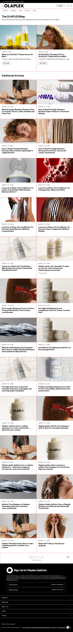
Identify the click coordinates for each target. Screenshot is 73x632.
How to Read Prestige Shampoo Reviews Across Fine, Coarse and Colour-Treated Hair (52, 151)
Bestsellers (13, 10)
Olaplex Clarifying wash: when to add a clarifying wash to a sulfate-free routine (18, 545)
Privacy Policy (10, 580)
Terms (16, 580)
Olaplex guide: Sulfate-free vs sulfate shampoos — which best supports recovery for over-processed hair (17, 467)
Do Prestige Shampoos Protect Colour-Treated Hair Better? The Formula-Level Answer (18, 310)
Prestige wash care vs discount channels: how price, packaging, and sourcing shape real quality (17, 389)
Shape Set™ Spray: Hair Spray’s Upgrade (51, 544)
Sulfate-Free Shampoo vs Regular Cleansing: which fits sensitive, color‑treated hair (16, 506)
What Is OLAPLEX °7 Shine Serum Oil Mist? (17, 55)
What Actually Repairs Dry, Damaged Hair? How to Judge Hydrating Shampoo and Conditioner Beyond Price (18, 349)
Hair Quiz (27, 10)
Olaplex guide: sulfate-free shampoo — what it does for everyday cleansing (54, 427)
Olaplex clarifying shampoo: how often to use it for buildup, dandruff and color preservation (54, 389)
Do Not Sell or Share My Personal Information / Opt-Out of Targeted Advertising (46, 627)
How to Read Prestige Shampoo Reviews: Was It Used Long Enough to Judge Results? (17, 151)
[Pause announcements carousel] (1, 1)
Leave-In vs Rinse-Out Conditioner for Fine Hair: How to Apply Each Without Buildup (54, 229)
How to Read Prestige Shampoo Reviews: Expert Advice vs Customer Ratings (53, 111)
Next (68, 557)
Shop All (5, 10)
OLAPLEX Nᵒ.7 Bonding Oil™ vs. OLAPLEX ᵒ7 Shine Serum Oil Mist (52, 55)
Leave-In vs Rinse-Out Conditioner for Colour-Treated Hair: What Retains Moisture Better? (17, 190)
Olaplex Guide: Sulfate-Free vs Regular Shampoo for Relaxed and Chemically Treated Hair (54, 506)
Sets (20, 10)
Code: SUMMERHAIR (27, 1)
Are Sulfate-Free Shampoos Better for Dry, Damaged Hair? (54, 348)
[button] (67, 627)
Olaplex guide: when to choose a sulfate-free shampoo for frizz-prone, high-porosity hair (54, 467)
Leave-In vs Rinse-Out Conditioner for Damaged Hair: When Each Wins (54, 189)
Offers (34, 10)
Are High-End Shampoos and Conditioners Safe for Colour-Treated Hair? (54, 310)
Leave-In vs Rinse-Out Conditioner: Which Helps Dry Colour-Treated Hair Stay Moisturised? (17, 268)
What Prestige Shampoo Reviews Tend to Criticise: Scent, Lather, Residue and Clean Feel (18, 111)
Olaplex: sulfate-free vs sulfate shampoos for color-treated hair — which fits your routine (16, 428)
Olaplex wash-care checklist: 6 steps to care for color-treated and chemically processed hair (53, 268)
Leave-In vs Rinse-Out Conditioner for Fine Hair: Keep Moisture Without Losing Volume (17, 229)
